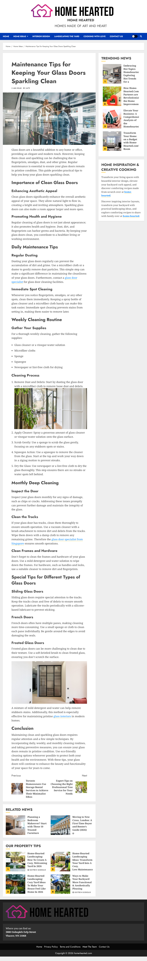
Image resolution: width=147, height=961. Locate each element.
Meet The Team (90, 946)
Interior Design (41, 36)
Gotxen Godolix (38, 870)
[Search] (141, 36)
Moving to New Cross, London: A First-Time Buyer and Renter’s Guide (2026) (60, 825)
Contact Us (116, 36)
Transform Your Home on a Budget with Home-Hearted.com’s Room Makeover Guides (112, 141)
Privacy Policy (51, 946)
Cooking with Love (95, 36)
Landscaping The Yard (66, 36)
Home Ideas (19, 36)
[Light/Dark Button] (135, 36)
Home (6, 36)
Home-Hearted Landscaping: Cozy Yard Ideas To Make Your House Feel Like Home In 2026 (15, 884)
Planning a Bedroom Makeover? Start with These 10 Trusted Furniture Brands (15, 825)
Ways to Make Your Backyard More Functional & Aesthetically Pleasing (60, 884)
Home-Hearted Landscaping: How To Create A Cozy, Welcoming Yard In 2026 (15, 861)
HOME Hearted (80, 20)
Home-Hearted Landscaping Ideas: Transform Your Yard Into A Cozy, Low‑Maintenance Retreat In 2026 (60, 861)
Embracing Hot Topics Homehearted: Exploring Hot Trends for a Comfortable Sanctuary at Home (112, 74)
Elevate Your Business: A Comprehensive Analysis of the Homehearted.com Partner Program (112, 118)
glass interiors (62, 716)
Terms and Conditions (70, 946)
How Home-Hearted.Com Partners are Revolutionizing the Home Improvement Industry (112, 96)
